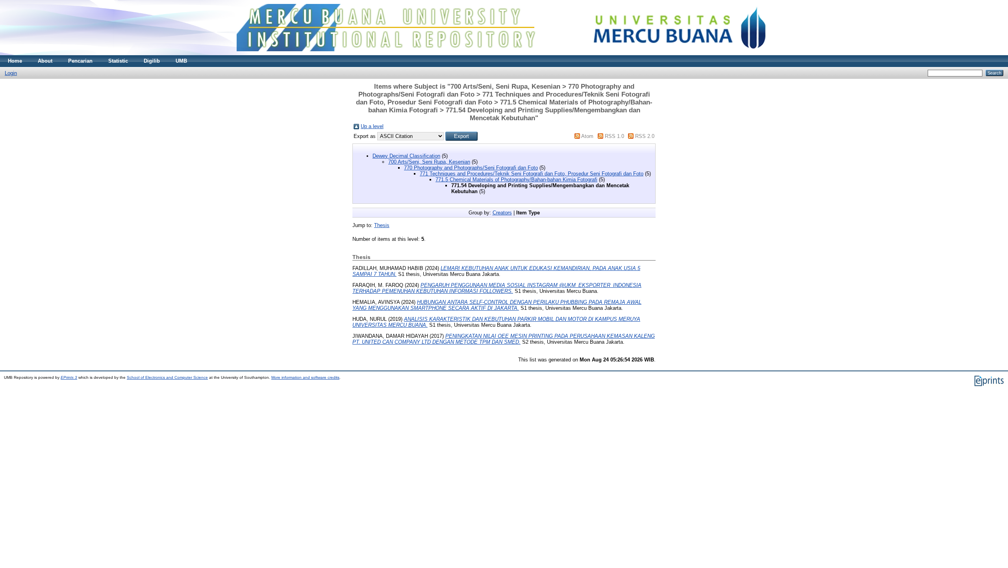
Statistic (118, 61)
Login (11, 73)
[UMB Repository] (504, 53)
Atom (587, 136)
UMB (181, 61)
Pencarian (80, 61)
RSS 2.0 (644, 136)
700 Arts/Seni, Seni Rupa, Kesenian (429, 162)
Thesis (381, 225)
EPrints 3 (69, 377)
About (45, 61)
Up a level (372, 126)
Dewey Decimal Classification (406, 156)
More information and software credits (305, 377)
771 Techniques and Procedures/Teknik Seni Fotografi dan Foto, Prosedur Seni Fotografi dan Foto (531, 174)
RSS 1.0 (614, 136)
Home (15, 61)
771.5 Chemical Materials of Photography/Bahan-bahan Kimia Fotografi (516, 180)
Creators (502, 213)
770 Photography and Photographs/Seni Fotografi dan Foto (471, 168)
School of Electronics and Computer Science (167, 377)
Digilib (152, 61)
